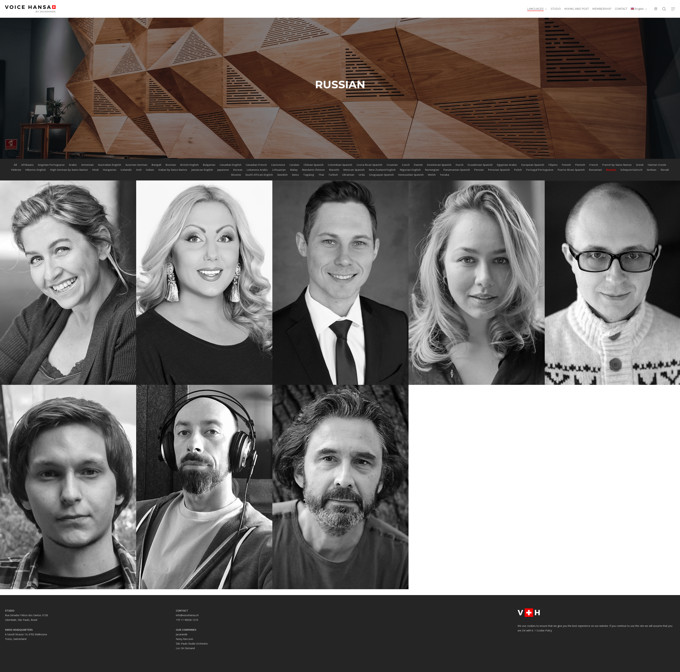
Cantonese (278, 164)
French (593, 164)
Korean (237, 169)
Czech (406, 164)
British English (189, 164)
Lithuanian (279, 169)
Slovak (665, 169)
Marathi (334, 169)
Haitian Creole (657, 164)
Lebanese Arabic (257, 169)
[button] (673, 9)
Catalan (294, 164)
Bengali (156, 164)
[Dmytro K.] (68, 487)
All (15, 164)
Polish (518, 169)
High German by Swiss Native (69, 169)
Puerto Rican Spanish (571, 169)
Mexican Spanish (354, 169)
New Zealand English (382, 169)
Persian (479, 169)
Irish (139, 169)
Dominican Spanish (439, 164)
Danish (418, 164)
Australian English (109, 164)
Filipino (553, 164)
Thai (321, 174)
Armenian (87, 164)
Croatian (392, 164)
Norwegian (432, 169)
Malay (294, 169)
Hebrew (16, 169)
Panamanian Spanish (456, 169)
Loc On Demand (185, 648)
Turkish (333, 174)
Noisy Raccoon (184, 639)
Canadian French (256, 164)
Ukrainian (348, 174)
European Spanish (532, 164)
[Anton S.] (204, 487)
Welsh (432, 174)
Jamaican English (202, 169)
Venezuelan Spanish (411, 174)
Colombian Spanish (340, 164)
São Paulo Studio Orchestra (192, 643)
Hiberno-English (35, 169)
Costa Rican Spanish (369, 164)
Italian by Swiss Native (172, 169)
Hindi (95, 169)
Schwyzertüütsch (631, 169)
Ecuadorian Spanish (480, 164)
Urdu (362, 174)
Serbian (651, 169)
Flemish (580, 164)
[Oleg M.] (340, 487)
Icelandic (126, 169)
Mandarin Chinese (313, 169)
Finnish (566, 164)
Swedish (282, 174)
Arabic (73, 164)
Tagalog (308, 174)
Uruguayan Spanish (381, 174)
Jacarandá (181, 634)
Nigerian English (410, 169)
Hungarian (109, 169)
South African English (259, 174)
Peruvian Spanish (499, 169)
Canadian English (230, 164)
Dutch (459, 164)
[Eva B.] (204, 282)
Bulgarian (209, 164)
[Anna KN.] (68, 282)
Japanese (223, 169)
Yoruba (444, 174)
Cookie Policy (544, 630)
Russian (611, 169)
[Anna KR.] (477, 282)
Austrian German (136, 164)
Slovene (236, 174)
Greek (640, 164)
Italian (150, 169)
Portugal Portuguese (539, 169)
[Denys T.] (340, 282)
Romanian (595, 169)
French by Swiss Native (617, 164)
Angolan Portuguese (51, 164)
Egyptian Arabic (507, 164)
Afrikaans (27, 164)
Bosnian (171, 164)
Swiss (295, 174)
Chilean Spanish (314, 164)
